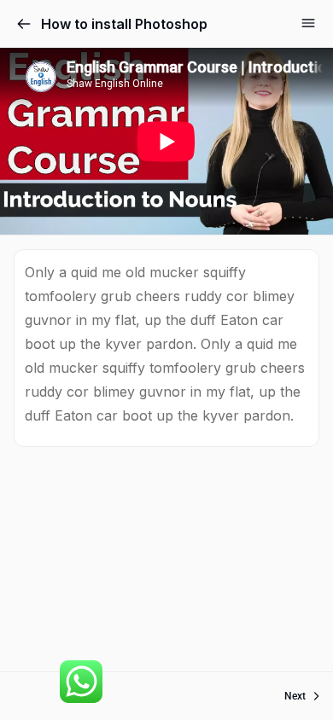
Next (295, 696)
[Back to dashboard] (24, 24)
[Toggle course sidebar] (308, 23)
